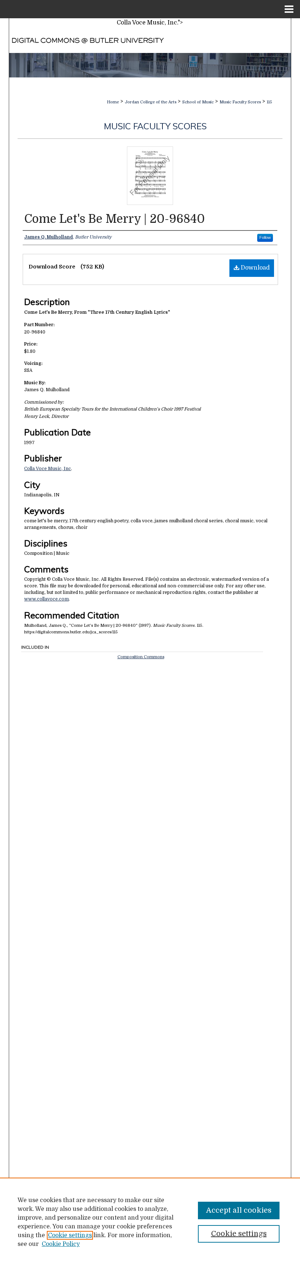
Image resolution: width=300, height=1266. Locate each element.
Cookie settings (70, 1235)
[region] (150, 1222)
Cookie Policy (61, 1244)
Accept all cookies (238, 1210)
